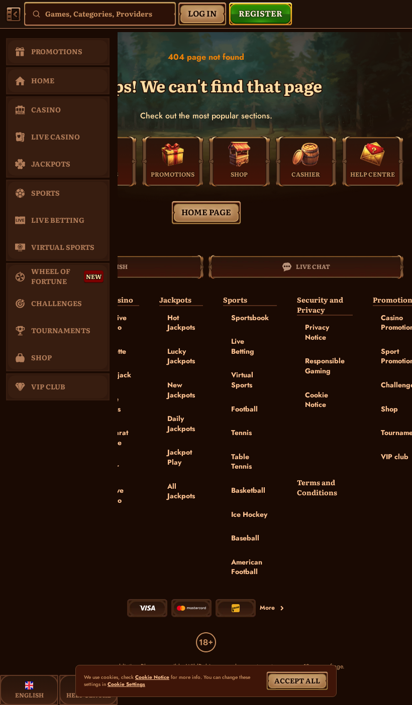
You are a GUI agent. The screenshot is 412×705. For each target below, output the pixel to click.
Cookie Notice (316, 400)
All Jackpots (181, 491)
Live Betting (242, 346)
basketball (248, 490)
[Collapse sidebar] (13, 14)
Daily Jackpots (181, 423)
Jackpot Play (179, 457)
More (267, 607)
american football (246, 567)
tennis (241, 433)
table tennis (241, 462)
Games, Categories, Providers (98, 14)
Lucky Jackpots (181, 356)
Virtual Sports (242, 380)
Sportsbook (250, 318)
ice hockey (249, 514)
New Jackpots (181, 390)
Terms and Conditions (317, 487)
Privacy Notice (317, 332)
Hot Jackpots (181, 323)
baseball (245, 538)
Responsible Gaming (325, 366)
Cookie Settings (126, 684)
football (244, 409)
